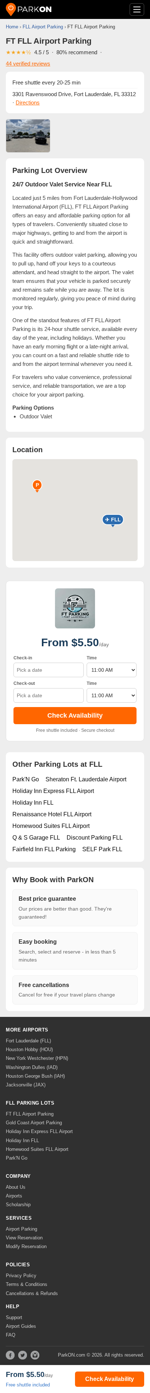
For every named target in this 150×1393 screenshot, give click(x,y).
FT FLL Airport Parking (30, 1114)
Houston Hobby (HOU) (29, 1049)
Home (12, 26)
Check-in (22, 657)
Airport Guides (21, 1326)
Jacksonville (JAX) (26, 1085)
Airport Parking (21, 1229)
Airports (14, 1196)
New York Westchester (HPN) (37, 1058)
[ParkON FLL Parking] (28, 9)
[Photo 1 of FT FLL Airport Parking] (28, 136)
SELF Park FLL (102, 849)
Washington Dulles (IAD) (32, 1067)
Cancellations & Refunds (32, 1293)
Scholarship (18, 1204)
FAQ (10, 1335)
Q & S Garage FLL (36, 837)
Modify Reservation (26, 1246)
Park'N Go (25, 779)
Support (14, 1317)
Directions (28, 102)
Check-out (24, 683)
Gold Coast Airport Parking (34, 1122)
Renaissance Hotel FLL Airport (51, 814)
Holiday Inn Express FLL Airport (53, 791)
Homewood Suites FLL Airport (51, 826)
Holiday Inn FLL (33, 803)
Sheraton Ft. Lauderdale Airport (86, 779)
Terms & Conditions (26, 1284)
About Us (15, 1187)
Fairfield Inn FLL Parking (44, 849)
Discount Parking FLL (95, 837)
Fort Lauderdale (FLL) (28, 1040)
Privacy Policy (21, 1275)
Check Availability (75, 715)
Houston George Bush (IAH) (35, 1076)
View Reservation (24, 1237)
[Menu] (137, 9)
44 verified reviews (28, 63)
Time (92, 657)
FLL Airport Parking (43, 26)
